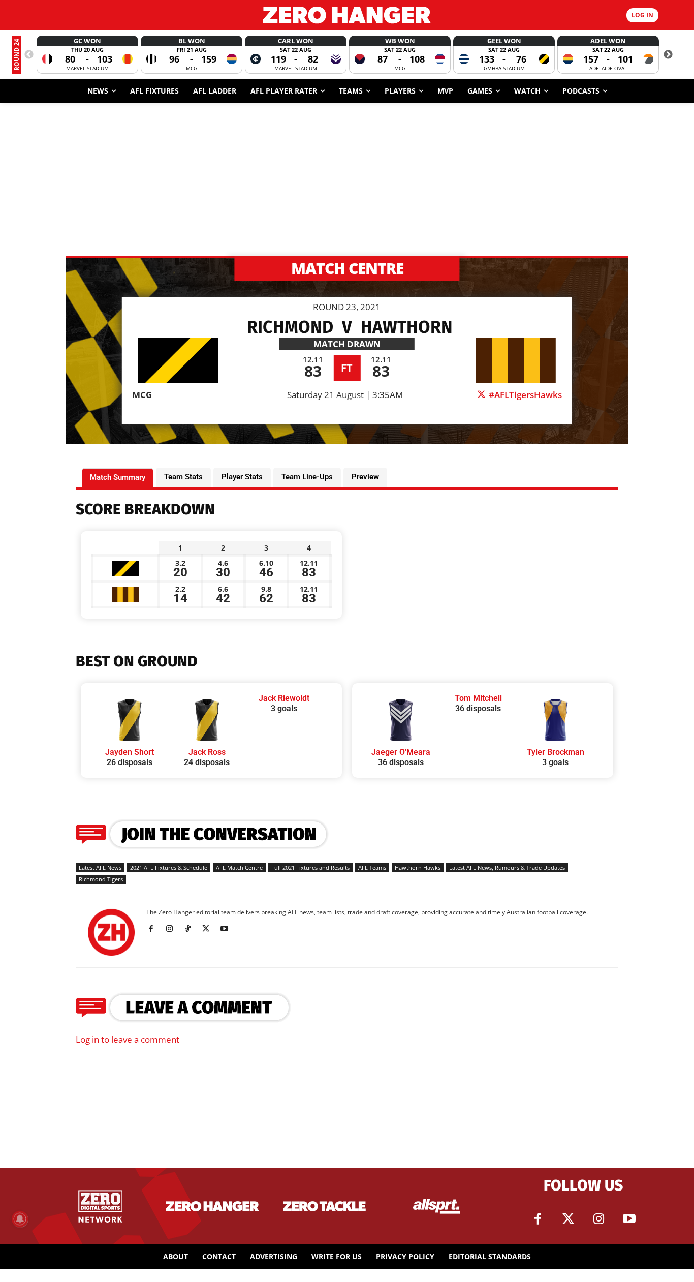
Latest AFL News (100, 867)
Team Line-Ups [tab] (307, 476)
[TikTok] (191, 929)
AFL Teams (372, 867)
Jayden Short (129, 752)
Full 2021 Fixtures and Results (310, 867)
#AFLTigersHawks (524, 395)
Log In (642, 15)
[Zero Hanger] (347, 15)
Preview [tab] (365, 476)
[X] (209, 929)
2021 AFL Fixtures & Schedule (168, 867)
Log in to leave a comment (127, 1039)
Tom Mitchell (478, 698)
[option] (87, 55)
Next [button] (668, 55)
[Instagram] (173, 929)
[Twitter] (568, 1219)
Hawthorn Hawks (417, 867)
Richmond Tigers (101, 879)
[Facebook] (154, 929)
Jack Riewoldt (284, 698)
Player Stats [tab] (242, 476)
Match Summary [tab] (117, 477)
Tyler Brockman (555, 752)
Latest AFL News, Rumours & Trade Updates (507, 867)
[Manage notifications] (20, 1219)
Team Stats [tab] (183, 476)
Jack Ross (207, 752)
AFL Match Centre (239, 867)
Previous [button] (29, 55)
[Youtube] (227, 929)
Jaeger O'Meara (400, 752)
